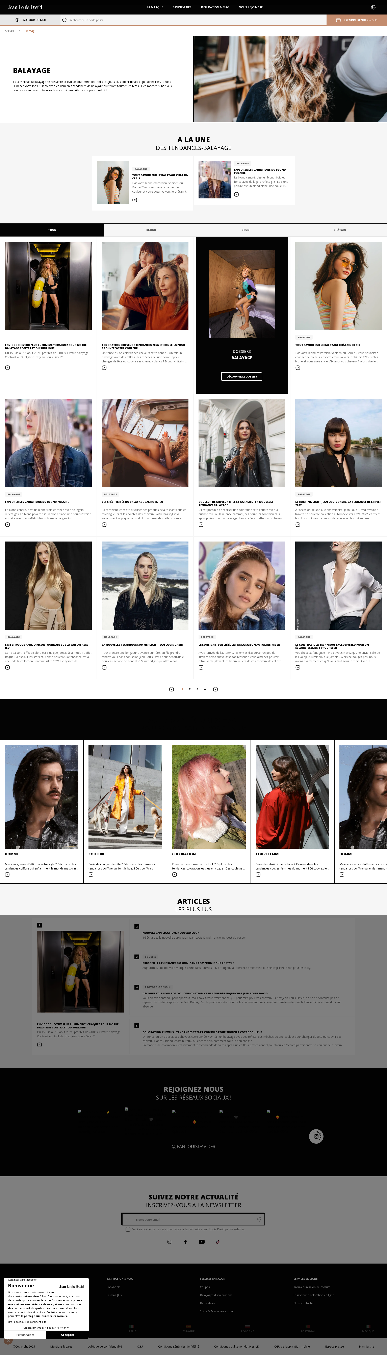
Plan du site (366, 1346)
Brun (246, 230)
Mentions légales (61, 1346)
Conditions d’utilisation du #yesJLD (236, 1346)
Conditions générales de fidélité (178, 1346)
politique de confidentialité (105, 1346)
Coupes (205, 1287)
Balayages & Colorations (216, 1295)
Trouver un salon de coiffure (311, 1287)
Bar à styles (207, 1303)
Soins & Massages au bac (217, 1311)
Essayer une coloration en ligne (313, 1295)
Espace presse (334, 1346)
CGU (140, 1346)
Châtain (340, 230)
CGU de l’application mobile (292, 1346)
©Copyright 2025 (24, 1346)
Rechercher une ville (82, 20)
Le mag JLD (114, 1295)
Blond (151, 230)
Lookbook (113, 1287)
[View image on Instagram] (99, 1122)
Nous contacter (303, 1303)
